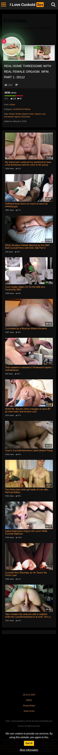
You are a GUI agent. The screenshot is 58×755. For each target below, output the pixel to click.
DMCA (29, 700)
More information (29, 750)
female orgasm (22, 114)
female (12, 114)
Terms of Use (29, 711)
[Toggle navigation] (3, 4)
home (31, 114)
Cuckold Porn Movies (22, 109)
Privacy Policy (29, 706)
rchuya (12, 104)
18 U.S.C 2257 (29, 695)
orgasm (38, 114)
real (43, 114)
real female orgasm (12, 117)
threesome (25, 117)
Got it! (29, 743)
